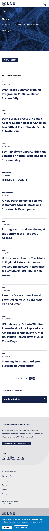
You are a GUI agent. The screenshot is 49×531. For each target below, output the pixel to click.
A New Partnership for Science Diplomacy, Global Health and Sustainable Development (22, 205)
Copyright (6, 480)
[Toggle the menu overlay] (45, 4)
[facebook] (18, 458)
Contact (5, 494)
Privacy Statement (9, 471)
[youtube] (13, 458)
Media (4, 489)
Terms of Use (7, 476)
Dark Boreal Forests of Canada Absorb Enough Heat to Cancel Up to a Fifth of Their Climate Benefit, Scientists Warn (24, 125)
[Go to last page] (34, 379)
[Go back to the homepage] (8, 4)
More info (40, 522)
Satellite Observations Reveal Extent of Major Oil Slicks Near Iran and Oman (22, 300)
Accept (7, 527)
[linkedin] (8, 458)
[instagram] (23, 458)
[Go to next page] (30, 379)
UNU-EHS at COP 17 (14, 180)
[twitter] (4, 458)
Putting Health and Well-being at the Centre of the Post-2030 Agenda (23, 233)
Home (4, 12)
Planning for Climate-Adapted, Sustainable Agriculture (22, 363)
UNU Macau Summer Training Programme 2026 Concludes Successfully (21, 94)
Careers (5, 485)
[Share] (9, 30)
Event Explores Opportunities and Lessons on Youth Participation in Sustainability (24, 156)
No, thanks (21, 527)
